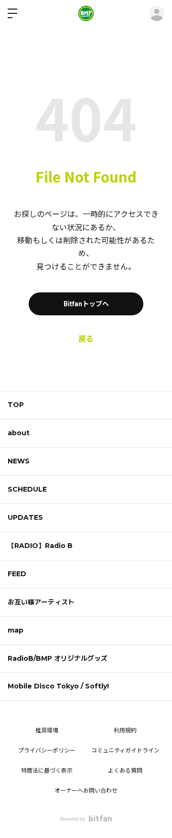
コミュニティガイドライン (125, 750)
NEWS (19, 461)
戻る (86, 339)
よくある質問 (125, 770)
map (15, 630)
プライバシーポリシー (46, 750)
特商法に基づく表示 (47, 770)
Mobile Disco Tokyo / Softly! (58, 686)
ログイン (156, 13)
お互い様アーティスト (41, 602)
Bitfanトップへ (86, 304)
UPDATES (25, 517)
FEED (17, 573)
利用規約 (125, 730)
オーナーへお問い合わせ (86, 790)
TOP (16, 404)
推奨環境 (46, 730)
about (19, 433)
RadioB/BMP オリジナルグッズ (58, 658)
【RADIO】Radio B (40, 545)
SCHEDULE (27, 489)
